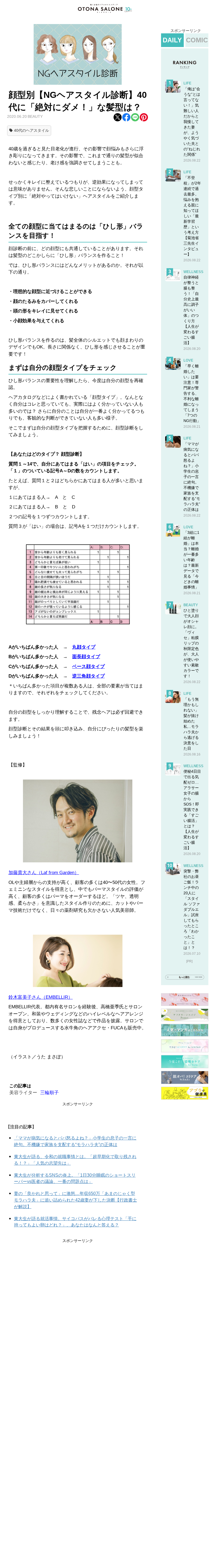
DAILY (172, 40)
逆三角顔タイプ (88, 676)
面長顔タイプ (86, 656)
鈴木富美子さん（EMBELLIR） (40, 997)
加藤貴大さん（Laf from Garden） (43, 872)
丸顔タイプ (83, 647)
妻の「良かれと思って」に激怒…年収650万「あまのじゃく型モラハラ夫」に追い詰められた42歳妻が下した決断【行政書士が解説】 (75, 1200)
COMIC (197, 40)
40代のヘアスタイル (31, 130)
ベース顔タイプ (88, 666)
